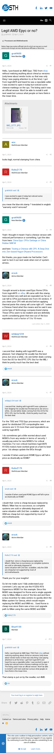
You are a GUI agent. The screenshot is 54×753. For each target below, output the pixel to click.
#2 (51, 155)
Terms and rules (19, 719)
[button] (4, 20)
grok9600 (7, 35)
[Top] (3, 723)
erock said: (9, 489)
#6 (51, 346)
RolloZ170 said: (11, 555)
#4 (51, 230)
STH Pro (6, 715)
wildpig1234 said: (12, 401)
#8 (51, 481)
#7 (51, 393)
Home (47, 719)
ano (13, 142)
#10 (50, 639)
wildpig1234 (18, 334)
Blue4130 (16, 627)
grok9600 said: (11, 191)
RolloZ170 (17, 170)
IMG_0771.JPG (13, 125)
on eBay (21, 293)
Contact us (6, 719)
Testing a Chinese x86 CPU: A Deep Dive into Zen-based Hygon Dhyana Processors (25, 250)
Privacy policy (33, 719)
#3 (51, 182)
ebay (45, 71)
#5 (51, 285)
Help (41, 719)
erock (14, 273)
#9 (51, 547)
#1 (51, 66)
